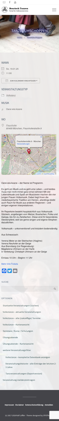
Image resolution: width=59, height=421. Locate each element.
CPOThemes (48, 415)
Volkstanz (11, 95)
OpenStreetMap (49, 174)
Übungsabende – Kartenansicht (18, 343)
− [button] (5, 141)
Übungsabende (10, 337)
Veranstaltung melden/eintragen (19, 379)
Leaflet (38, 174)
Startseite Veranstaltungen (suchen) (21, 305)
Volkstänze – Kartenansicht (16, 324)
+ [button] (5, 137)
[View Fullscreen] (52, 138)
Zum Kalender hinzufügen (22, 81)
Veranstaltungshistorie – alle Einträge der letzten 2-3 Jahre (30, 365)
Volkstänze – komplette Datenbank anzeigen (27, 357)
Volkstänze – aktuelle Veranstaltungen (22, 311)
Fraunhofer (11, 125)
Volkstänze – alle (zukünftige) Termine (21, 318)
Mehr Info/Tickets (9, 263)
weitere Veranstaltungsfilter (17, 350)
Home (19, 37)
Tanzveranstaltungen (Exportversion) (23, 373)
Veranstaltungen (23, 143)
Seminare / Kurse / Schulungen (18, 330)
